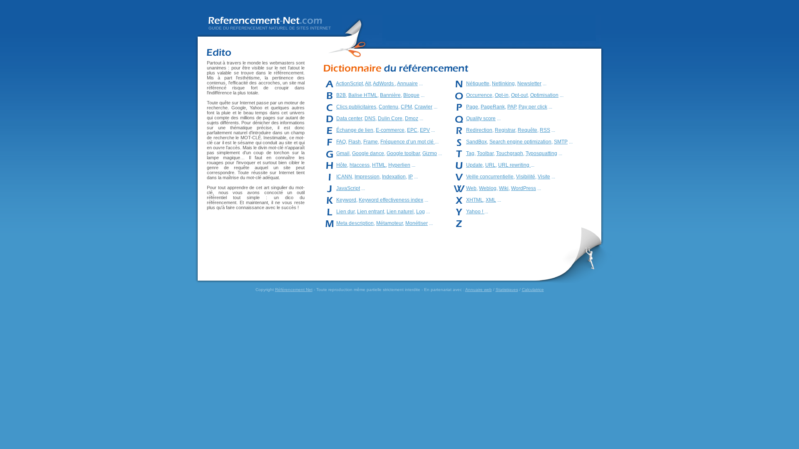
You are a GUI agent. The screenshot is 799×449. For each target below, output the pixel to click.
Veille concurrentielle (490, 177)
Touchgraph (509, 153)
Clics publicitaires (356, 107)
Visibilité (525, 177)
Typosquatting (541, 153)
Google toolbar (403, 153)
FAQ (341, 142)
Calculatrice (533, 289)
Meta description (355, 223)
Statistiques (507, 289)
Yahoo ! (475, 212)
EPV (425, 130)
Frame (370, 142)
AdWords (384, 83)
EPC (412, 130)
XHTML (474, 200)
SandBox (476, 142)
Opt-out (519, 95)
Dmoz (411, 118)
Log (420, 212)
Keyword (346, 200)
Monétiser (416, 223)
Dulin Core (390, 118)
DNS (370, 118)
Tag (470, 153)
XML (491, 200)
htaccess (360, 165)
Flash (354, 142)
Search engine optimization (520, 142)
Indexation (394, 177)
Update (474, 165)
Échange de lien (354, 130)
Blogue (411, 95)
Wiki (504, 188)
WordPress (523, 188)
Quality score (481, 118)
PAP (511, 107)
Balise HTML (362, 95)
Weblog (487, 188)
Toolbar (485, 153)
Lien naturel (400, 212)
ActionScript (349, 83)
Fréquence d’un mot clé (407, 142)
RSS (545, 130)
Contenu (388, 107)
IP (410, 177)
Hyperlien (399, 165)
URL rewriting (514, 165)
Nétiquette (477, 83)
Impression (367, 177)
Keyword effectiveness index (391, 200)
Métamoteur (389, 223)
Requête (527, 130)
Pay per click (533, 107)
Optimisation (544, 95)
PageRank (493, 107)
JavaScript (348, 188)
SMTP (561, 142)
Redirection (479, 130)
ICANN (344, 177)
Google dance (368, 153)
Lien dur (345, 212)
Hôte (341, 165)
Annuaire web (478, 289)
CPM (406, 107)
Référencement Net (294, 289)
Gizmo (429, 153)
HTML (379, 165)
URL (490, 165)
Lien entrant (370, 212)
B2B (341, 95)
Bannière (390, 95)
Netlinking (503, 83)
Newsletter (529, 83)
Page (472, 107)
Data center (349, 118)
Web (471, 188)
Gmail (343, 153)
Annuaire (407, 83)
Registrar (505, 130)
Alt (368, 83)
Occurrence (479, 95)
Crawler (423, 107)
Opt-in (502, 95)
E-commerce (390, 130)
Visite (544, 177)
